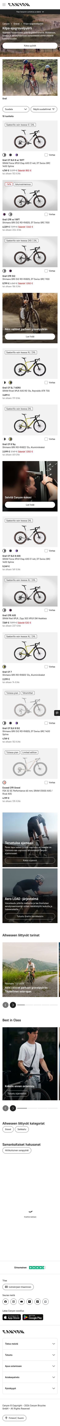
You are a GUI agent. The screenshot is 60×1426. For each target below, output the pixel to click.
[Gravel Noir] (16, 155)
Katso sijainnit (30, 860)
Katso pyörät (30, 45)
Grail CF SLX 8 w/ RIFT (13, 160)
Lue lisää (30, 336)
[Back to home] (19, 4)
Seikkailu (22, 1129)
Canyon (6, 23)
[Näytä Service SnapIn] (57, 713)
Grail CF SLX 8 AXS (11, 555)
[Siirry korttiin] (29, 1005)
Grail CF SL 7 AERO (11, 387)
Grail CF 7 (7, 671)
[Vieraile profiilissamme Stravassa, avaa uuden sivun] (29, 1302)
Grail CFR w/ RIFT (11, 219)
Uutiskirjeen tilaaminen (19, 1286)
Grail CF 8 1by (9, 444)
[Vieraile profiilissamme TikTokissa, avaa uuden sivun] (37, 1302)
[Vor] (13, 1108)
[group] (30, 79)
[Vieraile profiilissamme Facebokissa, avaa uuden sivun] (5, 1302)
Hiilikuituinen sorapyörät (17, 1150)
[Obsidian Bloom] (10, 155)
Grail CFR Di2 (8, 276)
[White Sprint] (4, 382)
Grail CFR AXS (9, 615)
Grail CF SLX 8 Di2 (11, 728)
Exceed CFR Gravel (11, 787)
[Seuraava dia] (13, 1005)
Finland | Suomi (16, 1418)
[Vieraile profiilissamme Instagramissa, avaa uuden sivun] (13, 1302)
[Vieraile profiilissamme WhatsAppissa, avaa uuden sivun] (45, 1302)
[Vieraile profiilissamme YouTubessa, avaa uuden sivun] (21, 1302)
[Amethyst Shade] (4, 214)
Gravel (17, 23)
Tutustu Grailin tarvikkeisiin (30, 916)
